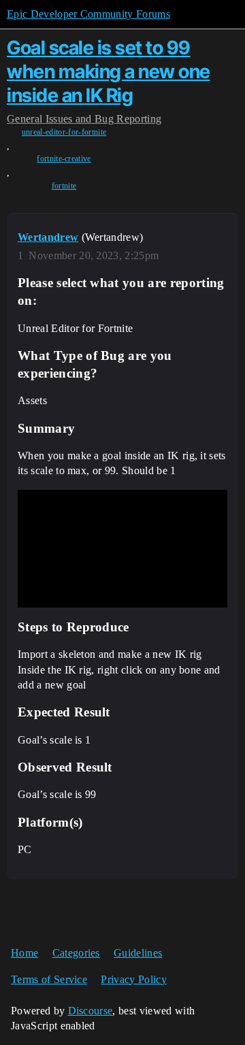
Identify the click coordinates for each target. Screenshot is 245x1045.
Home (24, 953)
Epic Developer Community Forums (88, 14)
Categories (76, 953)
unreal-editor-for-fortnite (64, 132)
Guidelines (138, 953)
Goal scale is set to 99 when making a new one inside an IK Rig (108, 71)
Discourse (90, 1010)
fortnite (64, 185)
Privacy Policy (133, 979)
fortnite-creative (64, 158)
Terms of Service (49, 979)
